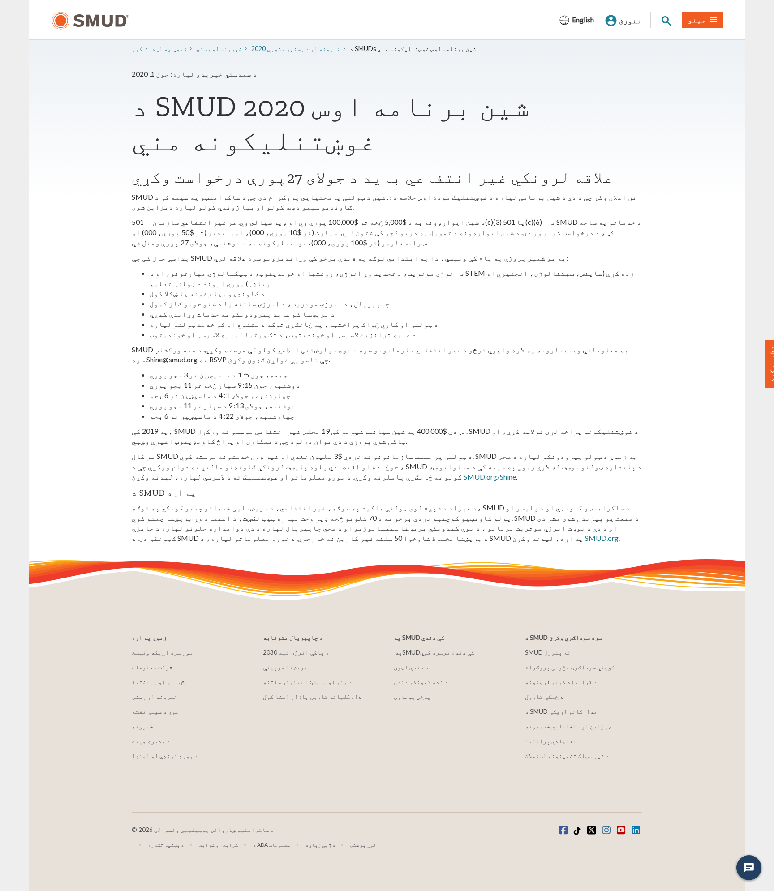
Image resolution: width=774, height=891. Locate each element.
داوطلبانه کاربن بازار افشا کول (312, 696)
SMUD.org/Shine (490, 476)
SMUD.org (602, 538)
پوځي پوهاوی (412, 696)
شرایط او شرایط (218, 844)
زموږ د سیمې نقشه (157, 711)
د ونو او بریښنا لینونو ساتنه (307, 681)
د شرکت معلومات (154, 667)
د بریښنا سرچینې (287, 667)
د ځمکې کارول (544, 696)
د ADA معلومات (272, 844)
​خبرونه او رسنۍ (219, 48)
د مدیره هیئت (151, 741)
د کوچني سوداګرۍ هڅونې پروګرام (572, 667)
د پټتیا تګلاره (166, 844)
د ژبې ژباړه (320, 844)
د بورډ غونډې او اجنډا (165, 755)
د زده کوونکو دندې (421, 681)
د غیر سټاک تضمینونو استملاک (567, 755)
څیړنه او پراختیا (158, 681)
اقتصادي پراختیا (550, 741)
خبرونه (142, 726)
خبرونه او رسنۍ (154, 696)
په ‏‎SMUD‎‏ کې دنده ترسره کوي (435, 652)
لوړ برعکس (363, 844)
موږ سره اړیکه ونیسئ (162, 652)
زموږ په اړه (169, 48)
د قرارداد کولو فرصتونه (561, 681)
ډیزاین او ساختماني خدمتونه (568, 726)
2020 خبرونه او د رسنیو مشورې (295, 48)
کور (137, 48)
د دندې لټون (411, 667)
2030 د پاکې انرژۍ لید (296, 652)
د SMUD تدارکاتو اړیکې (561, 711)
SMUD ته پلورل (548, 652)
